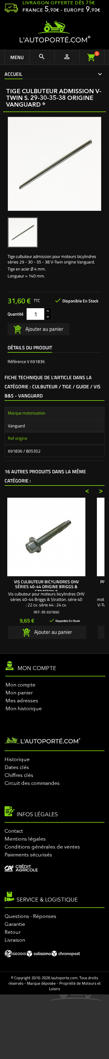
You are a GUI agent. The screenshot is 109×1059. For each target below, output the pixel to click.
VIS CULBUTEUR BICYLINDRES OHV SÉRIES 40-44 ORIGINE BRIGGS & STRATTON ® (46, 586)
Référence (17, 361)
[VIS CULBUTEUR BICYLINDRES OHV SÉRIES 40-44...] (46, 537)
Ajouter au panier (43, 329)
